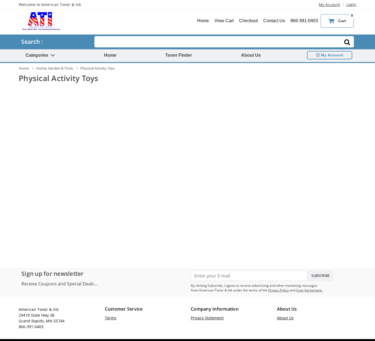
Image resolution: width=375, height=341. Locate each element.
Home (203, 20)
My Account (329, 4)
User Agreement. (309, 290)
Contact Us (274, 20)
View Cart (224, 20)
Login (351, 4)
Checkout (248, 20)
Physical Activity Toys (97, 68)
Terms (110, 317)
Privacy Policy (278, 290)
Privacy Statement (207, 317)
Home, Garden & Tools (54, 68)
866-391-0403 (304, 20)
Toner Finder (178, 55)
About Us (251, 55)
